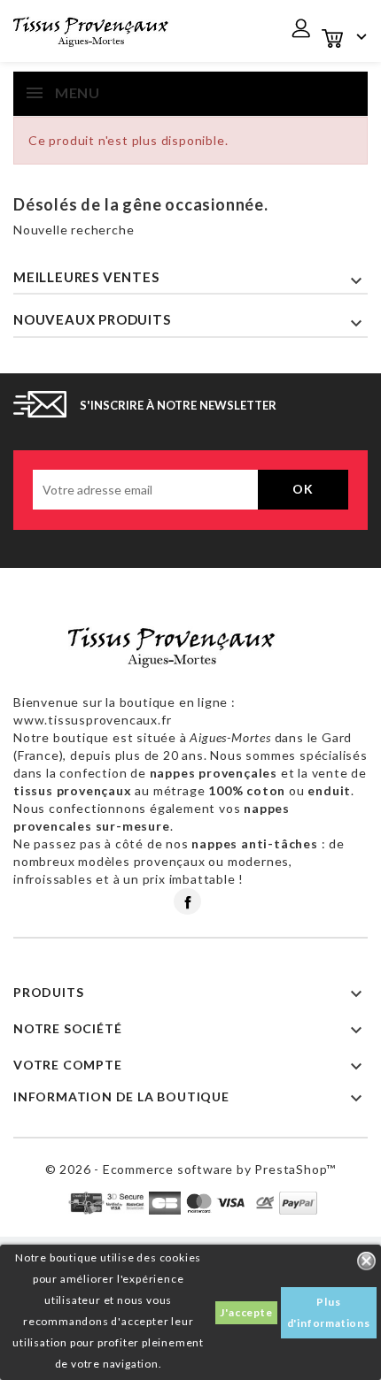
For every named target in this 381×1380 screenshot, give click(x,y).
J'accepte (246, 1312)
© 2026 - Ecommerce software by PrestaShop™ (191, 1169)
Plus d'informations (328, 1312)
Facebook (187, 901)
